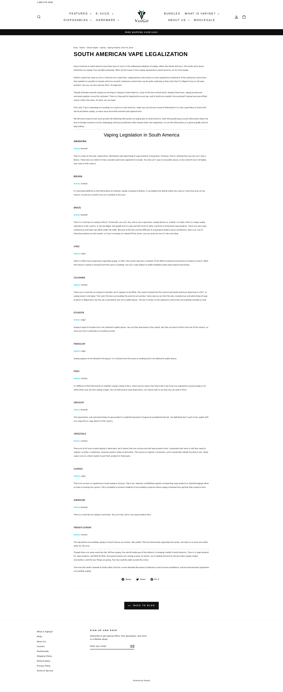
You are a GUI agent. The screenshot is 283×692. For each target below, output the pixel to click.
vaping (103, 48)
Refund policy (43, 661)
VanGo (82, 48)
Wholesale (204, 20)
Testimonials (43, 651)
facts (76, 48)
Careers (41, 646)
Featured (79, 13)
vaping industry (114, 48)
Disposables (76, 20)
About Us (177, 20)
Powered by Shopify (141, 680)
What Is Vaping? (201, 13)
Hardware (106, 20)
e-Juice (103, 13)
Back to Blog (143, 605)
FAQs (39, 636)
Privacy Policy (44, 666)
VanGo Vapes (92, 48)
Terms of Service (45, 671)
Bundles (172, 13)
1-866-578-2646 (45, 2)
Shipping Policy (44, 656)
